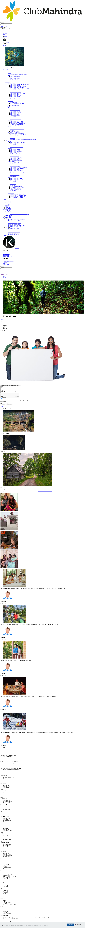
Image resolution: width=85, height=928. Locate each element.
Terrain (4, 199)
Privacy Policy (38, 925)
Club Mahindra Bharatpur (15, 159)
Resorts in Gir (5, 835)
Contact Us (5, 262)
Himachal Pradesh (11, 83)
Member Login (13, 28)
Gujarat (9, 141)
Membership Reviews (7, 885)
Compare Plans (6, 255)
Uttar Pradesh (10, 101)
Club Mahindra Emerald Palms (16, 179)
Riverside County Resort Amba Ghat (17, 172)
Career (4, 901)
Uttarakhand (10, 91)
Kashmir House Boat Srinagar (16, 98)
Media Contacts (6, 910)
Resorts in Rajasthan (7, 800)
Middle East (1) (8, 215)
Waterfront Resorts (4, 842)
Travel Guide (5, 896)
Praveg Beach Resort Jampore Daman (17, 194)
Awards (4, 900)
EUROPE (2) (8, 211)
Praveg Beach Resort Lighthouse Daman (18, 195)
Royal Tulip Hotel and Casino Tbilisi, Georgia (19, 214)
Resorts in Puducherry (7, 794)
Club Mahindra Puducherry (15, 119)
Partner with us (6, 912)
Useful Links (3, 859)
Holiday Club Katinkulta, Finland (14, 220)
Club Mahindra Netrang (15, 145)
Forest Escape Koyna (14, 171)
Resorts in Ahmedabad (7, 855)
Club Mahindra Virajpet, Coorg (16, 122)
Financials (5, 872)
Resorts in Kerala (6, 792)
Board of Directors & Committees (9, 876)
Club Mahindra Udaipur (15, 149)
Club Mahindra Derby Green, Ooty (17, 129)
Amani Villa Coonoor (14, 131)
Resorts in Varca (6, 828)
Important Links (4, 880)
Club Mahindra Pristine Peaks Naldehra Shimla (19, 88)
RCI (4, 862)
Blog (4, 34)
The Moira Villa (13, 191)
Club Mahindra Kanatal (15, 94)
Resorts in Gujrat (6, 802)
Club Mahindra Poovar (14, 113)
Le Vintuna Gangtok (14, 79)
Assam (9, 73)
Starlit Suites (12, 138)
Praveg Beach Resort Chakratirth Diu (17, 196)
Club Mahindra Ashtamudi (15, 112)
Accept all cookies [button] (70, 924)
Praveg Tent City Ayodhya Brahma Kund (18, 103)
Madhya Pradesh (11, 161)
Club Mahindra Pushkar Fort (16, 158)
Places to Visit (6, 891)
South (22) (7, 106)
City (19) (7, 205)
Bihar (9, 75)
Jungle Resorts (3, 833)
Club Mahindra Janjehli (15, 89)
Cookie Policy (45, 925)
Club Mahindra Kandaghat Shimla (17, 85)
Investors (2, 870)
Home (5, 36)
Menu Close (3, 27)
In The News (5, 911)
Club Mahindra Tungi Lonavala (16, 170)
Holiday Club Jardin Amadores (14, 232)
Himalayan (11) (8, 202)
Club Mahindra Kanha (14, 162)
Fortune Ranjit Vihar (14, 105)
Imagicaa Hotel (13, 173)
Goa (9, 177)
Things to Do (5, 892)
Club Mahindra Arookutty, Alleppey (17, 116)
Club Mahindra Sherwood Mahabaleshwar (18, 167)
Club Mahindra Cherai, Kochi (16, 114)
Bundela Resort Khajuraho (15, 163)
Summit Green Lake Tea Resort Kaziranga (18, 74)
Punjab (9, 104)
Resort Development (7, 913)
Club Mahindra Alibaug (15, 169)
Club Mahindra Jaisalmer (15, 150)
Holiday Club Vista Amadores (14, 230)
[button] (79, 925)
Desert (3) (7, 206)
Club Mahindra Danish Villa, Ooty (17, 128)
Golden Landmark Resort (15, 125)
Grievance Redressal (7, 867)
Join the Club (3, 401)
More (1, 782)
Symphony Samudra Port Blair (16, 135)
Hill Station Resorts (4, 816)
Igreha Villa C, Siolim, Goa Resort (17, 187)
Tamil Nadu (10, 126)
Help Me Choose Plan (7, 256)
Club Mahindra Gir (14, 143)
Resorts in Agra (6, 853)
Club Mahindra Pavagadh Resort (16, 147)
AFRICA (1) (8, 216)
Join (4, 26)
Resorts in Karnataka (7, 795)
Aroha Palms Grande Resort (16, 188)
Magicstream (5, 883)
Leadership (5, 903)
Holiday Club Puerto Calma (13, 233)
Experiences (5, 32)
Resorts (4, 30)
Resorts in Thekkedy (7, 820)
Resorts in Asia (6, 806)
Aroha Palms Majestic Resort (16, 186)
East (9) (7, 71)
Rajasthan (10, 148)
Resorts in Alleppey (7, 845)
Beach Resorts (3, 825)
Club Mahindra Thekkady (15, 111)
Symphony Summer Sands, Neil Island (18, 134)
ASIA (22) (7, 210)
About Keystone (6, 252)
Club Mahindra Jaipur (14, 152)
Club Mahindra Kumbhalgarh (16, 151)
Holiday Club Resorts (7, 217)
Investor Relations (6, 875)
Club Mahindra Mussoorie (15, 92)
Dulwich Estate (13, 176)
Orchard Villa (13, 184)
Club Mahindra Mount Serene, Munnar (18, 108)
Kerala (9, 107)
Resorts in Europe (6, 808)
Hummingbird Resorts (14, 154)
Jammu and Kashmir (12, 97)
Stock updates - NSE (7, 878)
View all (8, 67)
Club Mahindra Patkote (15, 96)
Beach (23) (7, 204)
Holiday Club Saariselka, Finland (14, 223)
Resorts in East (3, 783)
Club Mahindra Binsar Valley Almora (17, 93)
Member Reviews (6, 894)
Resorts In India (6, 69)
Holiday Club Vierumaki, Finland (14, 226)
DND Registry (6, 868)
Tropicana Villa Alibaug (15, 175)
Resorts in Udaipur (6, 856)
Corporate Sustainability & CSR (9, 904)
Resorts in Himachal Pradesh (8, 777)
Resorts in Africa (6, 809)
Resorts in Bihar (6, 787)
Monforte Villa (13, 190)
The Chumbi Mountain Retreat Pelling (18, 80)
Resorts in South (3, 790)
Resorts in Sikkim (6, 786)
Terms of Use (5, 865)
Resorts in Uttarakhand (7, 778)
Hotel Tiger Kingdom (14, 156)
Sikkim (9, 77)
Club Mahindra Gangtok (15, 78)
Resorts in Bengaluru (7, 854)
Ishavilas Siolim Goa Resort (15, 189)
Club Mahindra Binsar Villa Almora (17, 95)
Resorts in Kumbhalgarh (8, 838)
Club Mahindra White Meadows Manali (18, 86)
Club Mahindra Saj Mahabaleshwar (17, 168)
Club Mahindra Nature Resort (16, 157)
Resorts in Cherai (6, 827)
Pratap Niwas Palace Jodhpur (16, 160)
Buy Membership (6, 254)
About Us (2, 898)
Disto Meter (5, 863)
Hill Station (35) (8, 201)
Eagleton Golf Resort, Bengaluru (16, 124)
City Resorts (3, 851)
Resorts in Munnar (6, 819)
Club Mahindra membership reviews (45, 491)
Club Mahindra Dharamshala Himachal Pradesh (19, 84)
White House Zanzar (14, 99)
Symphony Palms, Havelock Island (17, 133)
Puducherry (10, 117)
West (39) (7, 140)
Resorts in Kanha (6, 836)
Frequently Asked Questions (8, 261)
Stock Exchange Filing (7, 874)
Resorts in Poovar (6, 846)
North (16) (7, 82)
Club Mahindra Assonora (15, 181)
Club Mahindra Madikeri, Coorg (16, 121)
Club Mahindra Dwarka (15, 144)
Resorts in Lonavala (7, 821)
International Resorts (7, 209)
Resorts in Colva (6, 829)
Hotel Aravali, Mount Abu (15, 153)
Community (5, 882)
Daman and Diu (11, 193)
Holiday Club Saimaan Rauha (14, 224)
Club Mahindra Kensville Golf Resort (17, 142)
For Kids (4, 893)
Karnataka (10, 120)
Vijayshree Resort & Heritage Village (17, 123)
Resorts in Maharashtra (7, 801)
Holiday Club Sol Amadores (13, 234)
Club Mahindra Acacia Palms (16, 178)
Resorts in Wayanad (7, 839)
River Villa (12, 185)
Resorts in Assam (6, 785)
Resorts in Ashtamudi (7, 844)
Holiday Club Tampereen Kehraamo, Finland (17, 225)
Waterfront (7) (8, 208)
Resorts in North (4, 775)
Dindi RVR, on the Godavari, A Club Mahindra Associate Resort (23, 139)
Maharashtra (10, 165)
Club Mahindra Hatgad (15, 166)
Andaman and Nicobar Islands (14, 132)
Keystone (5, 33)
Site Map (5, 866)
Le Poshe (12, 130)
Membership (5, 886)
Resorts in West (3, 798)
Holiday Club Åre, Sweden (13, 228)
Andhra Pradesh (11, 136)
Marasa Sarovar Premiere (15, 76)
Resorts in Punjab (6, 779)
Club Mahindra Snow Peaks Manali (17, 87)
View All (2, 406)
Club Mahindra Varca (14, 180)
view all (17, 489)
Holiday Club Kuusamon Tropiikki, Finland (16, 221)
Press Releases (6, 908)
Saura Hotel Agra (13, 102)
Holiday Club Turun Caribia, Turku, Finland (16, 219)
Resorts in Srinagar (6, 847)
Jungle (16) (7, 207)
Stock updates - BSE (7, 877)
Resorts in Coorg (6, 818)
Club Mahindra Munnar (15, 110)
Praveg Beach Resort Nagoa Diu (16, 197)
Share (1, 319)
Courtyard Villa (13, 182)
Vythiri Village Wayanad (15, 115)
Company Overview (7, 902)
